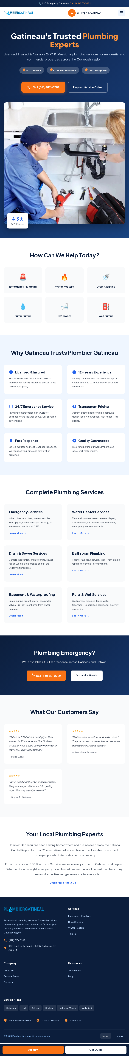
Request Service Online (87, 87)
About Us (9, 970)
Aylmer (35, 1008)
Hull (24, 1008)
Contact (8, 982)
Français (119, 1036)
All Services (74, 970)
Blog (70, 976)
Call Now (33, 1049)
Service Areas (11, 976)
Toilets (72, 934)
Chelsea (49, 1008)
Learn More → (17, 533)
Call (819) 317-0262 (80, 3)
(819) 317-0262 (17, 940)
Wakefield (87, 1008)
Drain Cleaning (76, 922)
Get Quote (96, 1049)
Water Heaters (76, 928)
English (105, 1036)
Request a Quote (87, 675)
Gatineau (11, 1008)
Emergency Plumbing (79, 916)
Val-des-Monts (68, 1008)
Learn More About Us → (64, 882)
